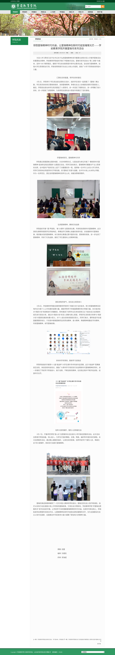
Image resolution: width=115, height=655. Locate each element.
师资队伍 (43, 12)
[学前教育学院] (40, 9)
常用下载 (99, 12)
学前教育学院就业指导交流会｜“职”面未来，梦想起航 (51, 639)
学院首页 (24, 12)
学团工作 (80, 12)
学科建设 (62, 12)
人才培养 (52, 12)
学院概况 (34, 12)
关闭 (99, 643)
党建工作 (71, 12)
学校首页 (15, 12)
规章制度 (90, 12)
